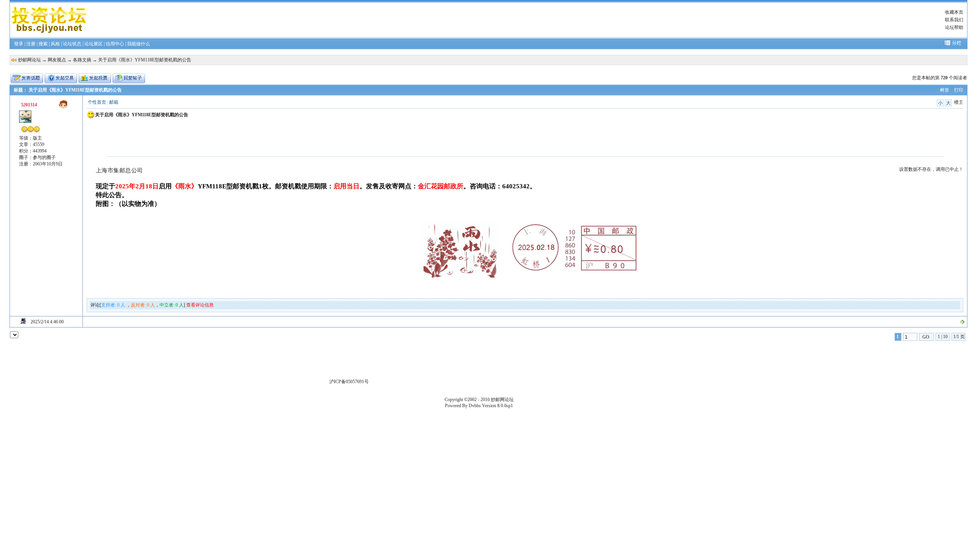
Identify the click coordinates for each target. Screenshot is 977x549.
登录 (18, 44)
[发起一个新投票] (95, 78)
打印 (958, 90)
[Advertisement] (495, 20)
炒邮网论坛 (29, 60)
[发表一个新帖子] (27, 78)
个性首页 (97, 102)
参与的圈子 (44, 157)
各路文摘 (82, 60)
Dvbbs (475, 405)
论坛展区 (93, 44)
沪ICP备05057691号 (349, 381)
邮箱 (113, 102)
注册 (30, 44)
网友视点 (57, 60)
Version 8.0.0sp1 (497, 405)
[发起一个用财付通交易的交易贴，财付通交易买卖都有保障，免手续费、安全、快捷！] (61, 78)
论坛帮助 (954, 27)
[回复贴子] (129, 78)
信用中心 (115, 44)
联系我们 (954, 19)
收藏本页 (954, 12)
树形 (944, 90)
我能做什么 (138, 44)
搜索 (43, 44)
